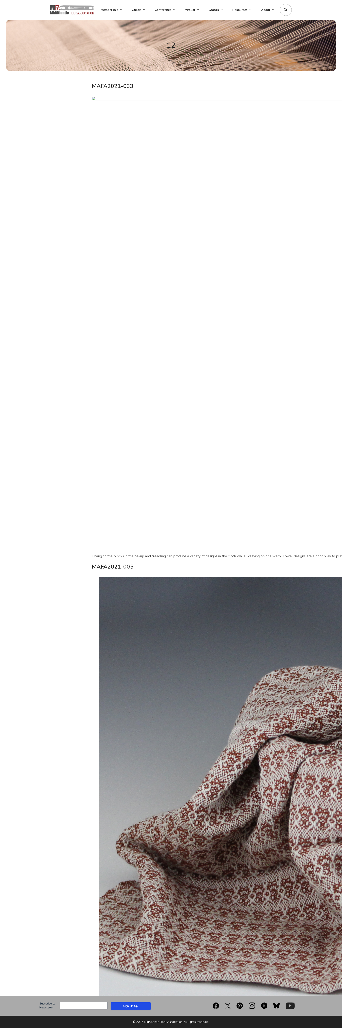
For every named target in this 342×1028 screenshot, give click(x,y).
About (265, 10)
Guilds (136, 10)
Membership (109, 10)
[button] (285, 10)
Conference (163, 10)
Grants (214, 10)
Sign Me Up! (130, 1006)
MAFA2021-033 (112, 86)
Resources (240, 10)
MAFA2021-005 (112, 567)
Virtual (190, 10)
